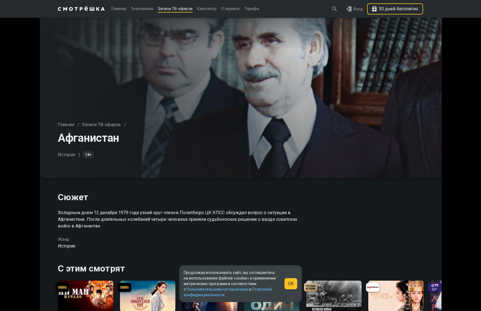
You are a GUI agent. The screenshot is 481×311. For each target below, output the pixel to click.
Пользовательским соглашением (217, 289)
